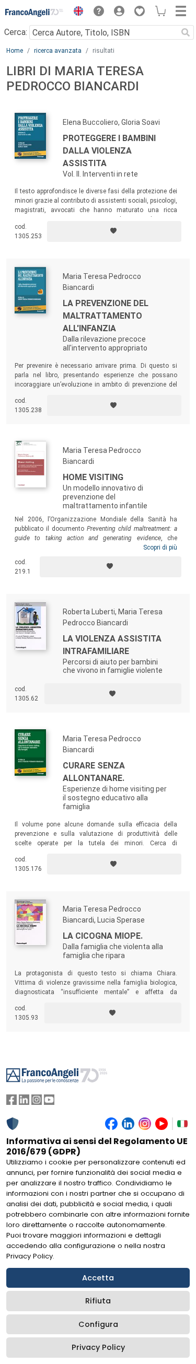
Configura (98, 1324)
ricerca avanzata (58, 50)
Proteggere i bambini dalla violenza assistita (109, 150)
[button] (75, 12)
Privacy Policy (98, 1347)
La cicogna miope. (103, 936)
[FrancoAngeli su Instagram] (36, 1102)
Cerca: (15, 32)
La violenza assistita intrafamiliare (112, 645)
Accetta (98, 1278)
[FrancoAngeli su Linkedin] (24, 1102)
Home (14, 50)
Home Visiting (93, 477)
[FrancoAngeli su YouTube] (49, 1102)
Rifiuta (98, 1301)
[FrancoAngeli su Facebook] (11, 1102)
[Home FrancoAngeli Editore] (34, 12)
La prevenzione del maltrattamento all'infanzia (105, 315)
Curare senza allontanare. (94, 772)
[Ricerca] (185, 32)
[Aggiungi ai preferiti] (114, 231)
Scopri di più (160, 547)
